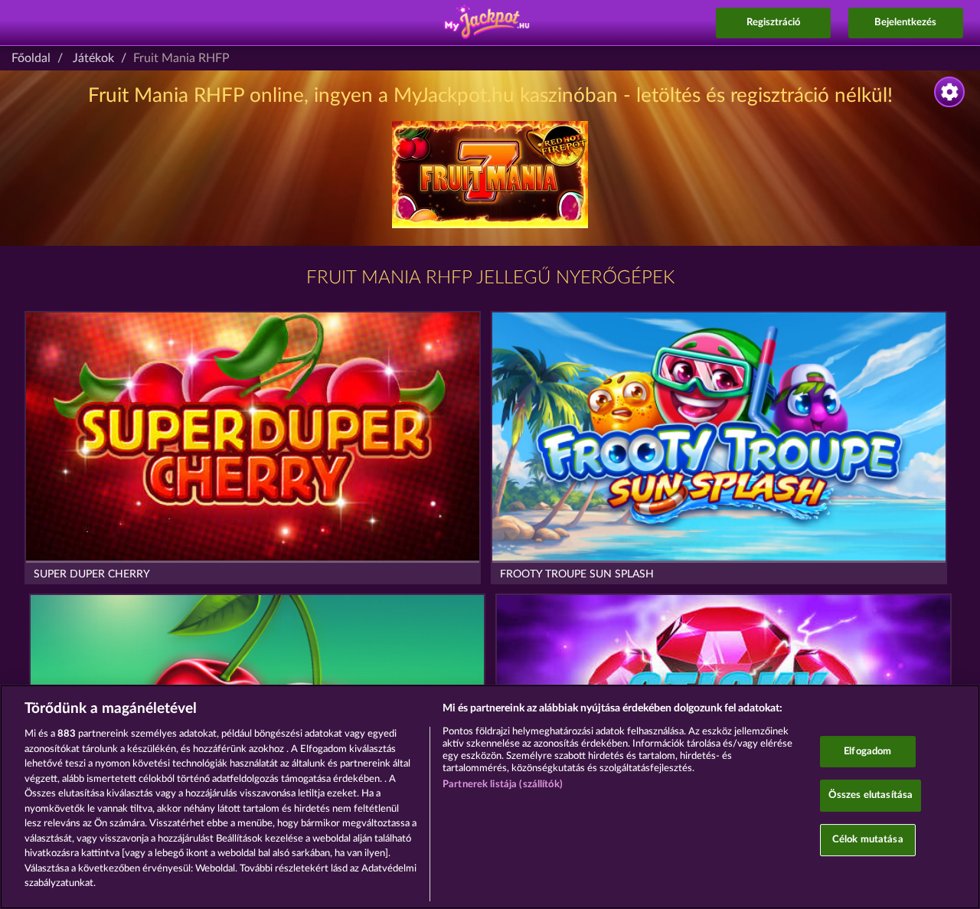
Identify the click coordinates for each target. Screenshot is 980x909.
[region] (490, 797)
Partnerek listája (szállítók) (503, 785)
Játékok (93, 58)
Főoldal (31, 58)
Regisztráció (773, 23)
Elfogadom (867, 752)
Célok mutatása (867, 840)
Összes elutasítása (870, 795)
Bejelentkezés (905, 23)
